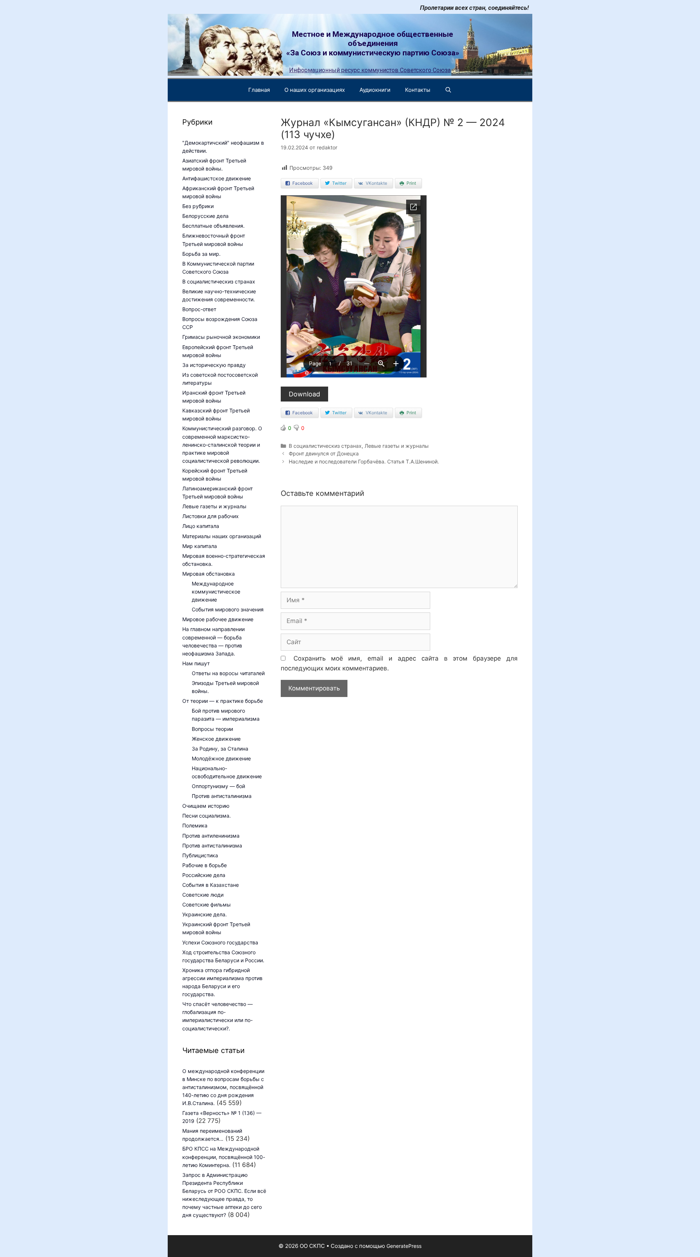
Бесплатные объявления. (213, 226)
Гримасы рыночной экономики (221, 337)
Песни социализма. (206, 815)
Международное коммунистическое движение (216, 591)
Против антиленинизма (211, 836)
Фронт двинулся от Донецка (324, 453)
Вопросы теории (212, 729)
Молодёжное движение (221, 758)
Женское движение (216, 739)
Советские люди (202, 895)
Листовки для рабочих (210, 516)
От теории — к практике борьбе (222, 701)
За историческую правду (214, 365)
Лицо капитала (200, 526)
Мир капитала (199, 546)
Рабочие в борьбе (204, 865)
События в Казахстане (210, 885)
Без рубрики (198, 206)
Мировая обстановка (208, 574)
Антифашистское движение (216, 178)
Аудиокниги (374, 89)
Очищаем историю (205, 806)
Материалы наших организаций (221, 536)
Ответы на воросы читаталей (228, 673)
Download (304, 394)
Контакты (417, 89)
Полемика (194, 825)
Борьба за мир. (201, 254)
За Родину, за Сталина (220, 748)
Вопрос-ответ (199, 309)
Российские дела (203, 875)
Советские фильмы (206, 904)
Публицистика (200, 855)
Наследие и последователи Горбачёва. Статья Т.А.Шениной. (364, 461)
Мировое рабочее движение (217, 619)
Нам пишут (196, 663)
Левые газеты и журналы (397, 446)
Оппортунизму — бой (218, 786)
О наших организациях (314, 89)
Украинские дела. (204, 914)
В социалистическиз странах (325, 446)
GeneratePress (403, 1246)
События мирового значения (228, 609)
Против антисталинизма (222, 796)
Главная (259, 89)
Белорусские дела (205, 216)
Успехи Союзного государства (220, 942)
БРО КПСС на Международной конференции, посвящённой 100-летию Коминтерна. (223, 1157)
